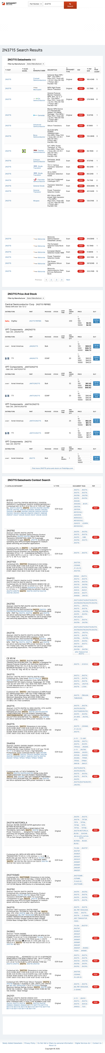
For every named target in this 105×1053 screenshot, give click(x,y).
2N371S (76, 744)
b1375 (85, 504)
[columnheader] (12, 70)
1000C (76, 912)
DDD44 (76, 576)
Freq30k (85, 695)
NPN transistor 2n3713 (81, 653)
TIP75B (83, 828)
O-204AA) (85, 915)
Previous (38, 280)
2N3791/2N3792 (41, 712)
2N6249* (77, 867)
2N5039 (38, 511)
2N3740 (10, 593)
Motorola (41, 239)
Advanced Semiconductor (39, 125)
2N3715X (77, 562)
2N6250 (30, 513)
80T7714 (10, 1007)
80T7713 (44, 1005)
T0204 (76, 950)
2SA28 (21, 515)
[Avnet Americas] (8, 346)
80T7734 (10, 1008)
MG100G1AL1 (78, 526)
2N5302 (10, 513)
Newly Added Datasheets (12, 1043)
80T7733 (46, 1007)
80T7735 (17, 1008)
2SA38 (38, 515)
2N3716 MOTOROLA (81, 830)
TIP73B (84, 819)
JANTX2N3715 (34, 383)
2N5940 (37, 754)
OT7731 (32, 1007)
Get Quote (96, 346)
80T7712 (37, 1005)
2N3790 (46, 508)
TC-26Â (83, 738)
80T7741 (32, 1008)
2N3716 (33, 508)
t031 (84, 1006)
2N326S (76, 758)
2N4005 (85, 755)
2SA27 (15, 515)
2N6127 (23, 756)
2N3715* (85, 848)
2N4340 (23, 510)
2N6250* (77, 870)
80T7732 (38, 1007)
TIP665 (40, 758)
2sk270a (77, 506)
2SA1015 (77, 523)
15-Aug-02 (78, 881)
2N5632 (10, 1005)
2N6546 (44, 513)
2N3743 (84, 966)
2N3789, (77, 611)
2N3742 (84, 587)
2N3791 (10, 510)
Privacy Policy (29, 1043)
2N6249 (23, 513)
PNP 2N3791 (78, 617)
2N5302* (77, 856)
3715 (75, 719)
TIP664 (34, 758)
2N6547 (10, 515)
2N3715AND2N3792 (81, 711)
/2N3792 (77, 785)
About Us (52, 1045)
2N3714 (19, 508)
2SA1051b (77, 515)
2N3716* (45, 861)
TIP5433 (30, 754)
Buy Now (97, 321)
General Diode (38, 186)
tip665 (84, 758)
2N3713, (22, 613)
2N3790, (85, 611)
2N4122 (76, 590)
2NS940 (85, 747)
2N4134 (76, 593)
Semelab (41, 115)
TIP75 (83, 825)
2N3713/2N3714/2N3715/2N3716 (85, 600)
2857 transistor (80, 918)
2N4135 (85, 595)
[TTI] (8, 358)
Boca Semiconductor (39, 136)
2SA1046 (84, 833)
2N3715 (32, 458)
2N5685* (77, 862)
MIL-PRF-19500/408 (26, 915)
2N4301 (10, 758)
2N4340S (30, 510)
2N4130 (42, 1003)
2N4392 (44, 510)
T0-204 (41, 858)
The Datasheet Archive (9, 3)
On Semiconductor (39, 99)
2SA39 (44, 515)
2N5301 (45, 511)
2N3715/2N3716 (79, 768)
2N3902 (85, 948)
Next (68, 280)
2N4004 (77, 752)
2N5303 (16, 513)
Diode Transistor (38, 167)
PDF (81, 79)
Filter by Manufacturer (16, 64)
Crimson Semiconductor (39, 161)
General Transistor (37, 191)
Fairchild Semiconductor (39, 180)
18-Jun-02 (78, 977)
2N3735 (43, 591)
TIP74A (82, 822)
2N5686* (77, 865)
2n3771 (84, 593)
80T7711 (30, 1005)
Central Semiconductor (39, 151)
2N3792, (85, 717)
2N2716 (76, 686)
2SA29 (27, 515)
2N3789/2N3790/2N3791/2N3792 (20, 611)
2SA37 (33, 515)
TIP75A (76, 828)
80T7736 (25, 1008)
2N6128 (30, 756)
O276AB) (77, 878)
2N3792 (16, 510)
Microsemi (37, 90)
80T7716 (24, 1007)
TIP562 (16, 758)
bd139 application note (81, 837)
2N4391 (38, 510)
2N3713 (13, 508)
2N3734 (36, 591)
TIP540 (76, 761)
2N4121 (84, 590)
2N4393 (10, 511)
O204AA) (77, 565)
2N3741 (16, 593)
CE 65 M (85, 664)
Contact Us (97, 1043)
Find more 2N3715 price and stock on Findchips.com (52, 468)
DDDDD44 (31, 588)
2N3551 (85, 752)
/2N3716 (42, 609)
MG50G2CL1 (78, 518)
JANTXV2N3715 (35, 421)
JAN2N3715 (33, 346)
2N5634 (23, 1005)
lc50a (84, 686)
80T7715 (17, 1007)
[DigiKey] (8, 321)
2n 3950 (77, 717)
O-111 (10, 751)
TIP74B (76, 825)
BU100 (76, 843)
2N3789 (39, 508)
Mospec (36, 201)
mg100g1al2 (78, 520)
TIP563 (22, 758)
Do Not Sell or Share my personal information (55, 1043)
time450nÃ (78, 698)
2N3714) (85, 684)
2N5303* (77, 859)
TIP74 (76, 822)
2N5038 (31, 511)
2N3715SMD (78, 875)
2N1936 (76, 755)
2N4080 (77, 595)
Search (70, 6)
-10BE (84, 537)
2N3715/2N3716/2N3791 (82, 782)
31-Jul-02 (77, 568)
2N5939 (16, 756)
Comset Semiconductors (39, 79)
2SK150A (77, 509)
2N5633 (16, 1005)
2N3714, (29, 613)
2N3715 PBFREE (35, 321)
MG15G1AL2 (78, 512)
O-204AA (36, 985)
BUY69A (77, 841)
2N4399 (24, 511)
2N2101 (9, 1003)
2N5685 (84, 950)
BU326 (84, 841)
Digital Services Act (82, 1043)
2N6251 (37, 513)
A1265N (85, 523)
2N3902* (77, 853)
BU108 (76, 833)
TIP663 (28, 758)
